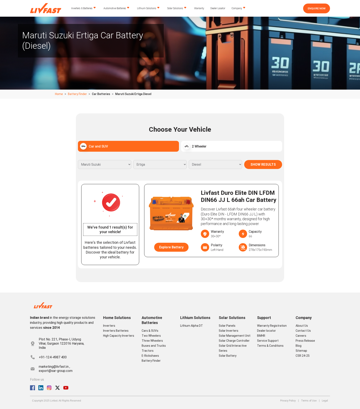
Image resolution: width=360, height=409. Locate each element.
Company (236, 8)
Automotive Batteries (115, 8)
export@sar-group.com (55, 371)
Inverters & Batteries (81, 8)
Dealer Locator (217, 8)
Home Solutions (117, 317)
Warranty (199, 8)
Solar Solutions (175, 8)
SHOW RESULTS (263, 164)
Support (264, 317)
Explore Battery (171, 247)
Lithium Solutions (146, 8)
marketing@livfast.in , (54, 367)
